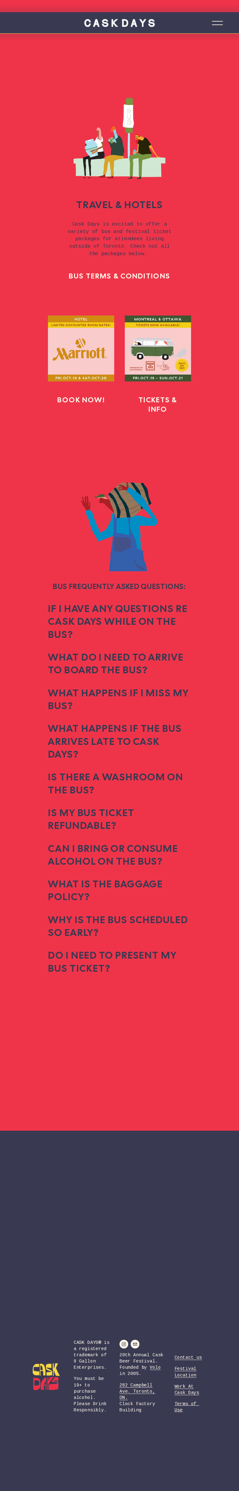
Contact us (188, 1358)
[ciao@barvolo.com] (135, 1344)
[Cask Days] (124, 1344)
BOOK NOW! (81, 399)
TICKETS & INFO (157, 404)
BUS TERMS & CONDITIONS (119, 276)
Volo (155, 1368)
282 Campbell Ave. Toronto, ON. (137, 1392)
